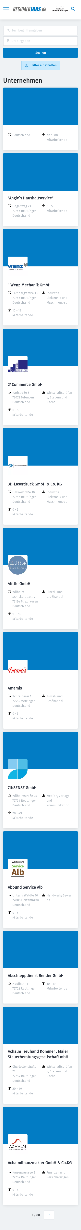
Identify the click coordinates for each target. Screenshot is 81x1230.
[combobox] (40, 30)
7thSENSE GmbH (22, 787)
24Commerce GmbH (25, 384)
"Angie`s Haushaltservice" (30, 198)
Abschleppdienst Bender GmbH (36, 975)
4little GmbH (19, 583)
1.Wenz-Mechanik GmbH (29, 285)
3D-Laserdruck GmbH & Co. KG (35, 484)
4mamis (15, 688)
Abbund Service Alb (25, 887)
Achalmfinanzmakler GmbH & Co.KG (40, 1162)
